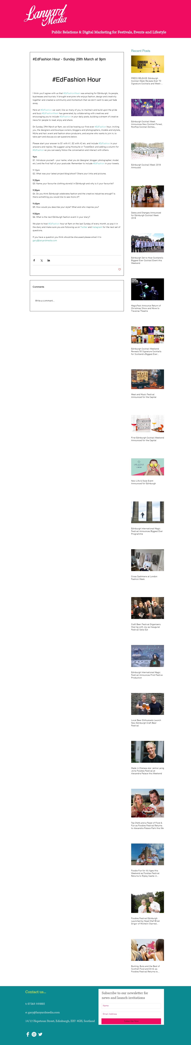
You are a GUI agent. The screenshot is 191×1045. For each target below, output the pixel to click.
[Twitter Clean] (40, 1034)
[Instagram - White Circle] (34, 1034)
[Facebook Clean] (27, 1034)
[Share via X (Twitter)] (41, 260)
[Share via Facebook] (34, 260)
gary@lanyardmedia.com (44, 1012)
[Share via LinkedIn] (48, 260)
